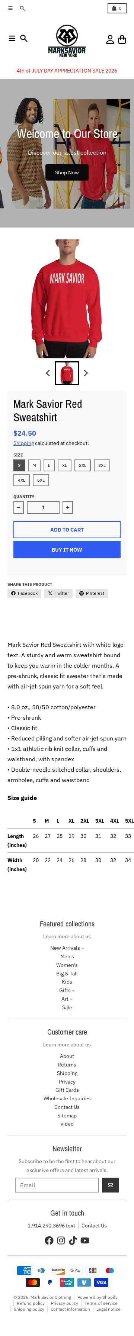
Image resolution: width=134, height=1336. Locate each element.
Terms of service (101, 1303)
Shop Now (67, 172)
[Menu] (11, 38)
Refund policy (31, 1303)
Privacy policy (64, 1303)
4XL (21, 480)
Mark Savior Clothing (51, 1297)
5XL (41, 480)
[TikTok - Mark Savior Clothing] (72, 1240)
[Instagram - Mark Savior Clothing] (61, 1240)
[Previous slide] (48, 373)
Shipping (23, 443)
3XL (102, 465)
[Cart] (122, 39)
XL (64, 465)
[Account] (110, 39)
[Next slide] (85, 373)
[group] (67, 373)
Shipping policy (29, 1309)
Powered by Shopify (97, 1297)
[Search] (23, 38)
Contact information (70, 1309)
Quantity (23, 496)
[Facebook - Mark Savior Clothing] (49, 1240)
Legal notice (108, 1309)
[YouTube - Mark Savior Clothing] (84, 1240)
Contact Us (94, 1225)
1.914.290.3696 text (51, 1225)
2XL (82, 465)
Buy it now (67, 549)
